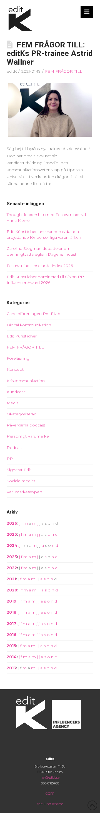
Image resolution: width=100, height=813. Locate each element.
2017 (11, 623)
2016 (11, 634)
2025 (12, 534)
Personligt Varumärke (28, 436)
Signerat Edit (19, 469)
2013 (11, 667)
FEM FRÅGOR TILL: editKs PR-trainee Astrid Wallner (50, 53)
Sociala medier (21, 480)
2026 (12, 523)
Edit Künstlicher (22, 336)
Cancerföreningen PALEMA (33, 313)
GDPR (50, 794)
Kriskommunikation (26, 380)
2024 (12, 545)
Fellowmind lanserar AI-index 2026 (40, 265)
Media (13, 402)
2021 (11, 578)
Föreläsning (18, 358)
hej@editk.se (50, 777)
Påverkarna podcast (26, 425)
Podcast (15, 447)
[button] (87, 12)
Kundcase (16, 391)
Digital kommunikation (29, 324)
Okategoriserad (21, 413)
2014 (12, 656)
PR (10, 458)
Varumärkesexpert (24, 491)
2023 (12, 556)
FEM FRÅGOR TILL (63, 71)
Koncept (15, 369)
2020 (12, 590)
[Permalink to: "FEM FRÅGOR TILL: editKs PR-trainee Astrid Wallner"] (50, 110)
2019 (11, 601)
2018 (11, 612)
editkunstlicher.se (50, 804)
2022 (12, 567)
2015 (11, 645)
